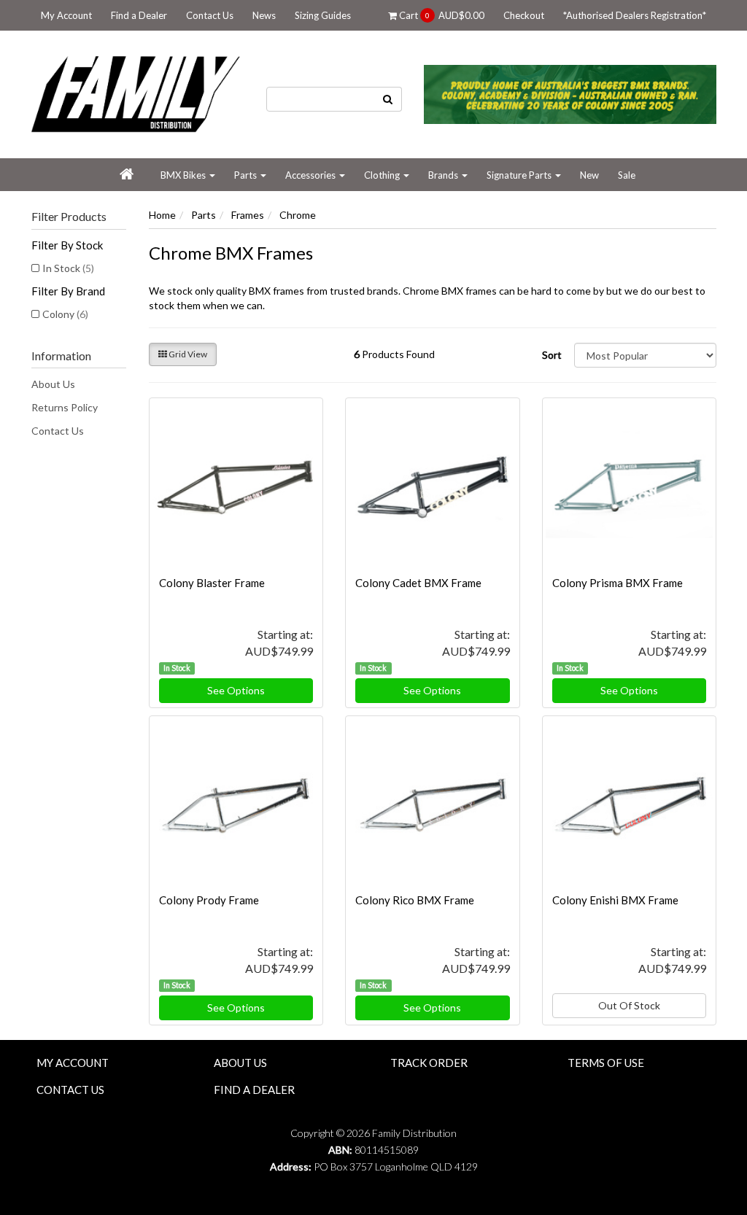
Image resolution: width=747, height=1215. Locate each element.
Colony (65, 314)
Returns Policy (64, 407)
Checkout (523, 15)
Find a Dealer (139, 15)
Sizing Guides (323, 15)
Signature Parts (520, 175)
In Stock (68, 268)
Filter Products (69, 216)
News (264, 15)
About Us (53, 384)
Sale (626, 175)
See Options (236, 690)
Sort (552, 355)
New (589, 175)
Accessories (311, 175)
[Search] (388, 99)
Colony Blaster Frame (212, 582)
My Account (66, 15)
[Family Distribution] (137, 93)
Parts (246, 175)
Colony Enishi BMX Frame (615, 900)
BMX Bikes (184, 175)
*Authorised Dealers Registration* (634, 15)
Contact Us (209, 15)
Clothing (383, 175)
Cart (440, 15)
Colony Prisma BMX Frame (617, 582)
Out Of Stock (629, 1005)
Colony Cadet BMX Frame (418, 582)
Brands (444, 175)
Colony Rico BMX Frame (414, 900)
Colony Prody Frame (209, 900)
